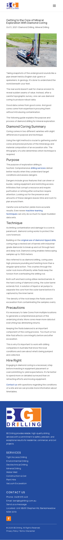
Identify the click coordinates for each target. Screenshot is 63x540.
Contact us (11, 384)
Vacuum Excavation (16, 483)
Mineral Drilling (42, 27)
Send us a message (16, 504)
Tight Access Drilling (16, 457)
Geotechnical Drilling (17, 464)
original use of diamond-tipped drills (38, 240)
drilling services (38, 168)
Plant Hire (11, 479)
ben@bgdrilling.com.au (24, 500)
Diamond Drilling (26, 27)
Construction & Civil (16, 475)
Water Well (11, 472)
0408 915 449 (21, 496)
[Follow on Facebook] (8, 518)
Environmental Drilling (17, 460)
